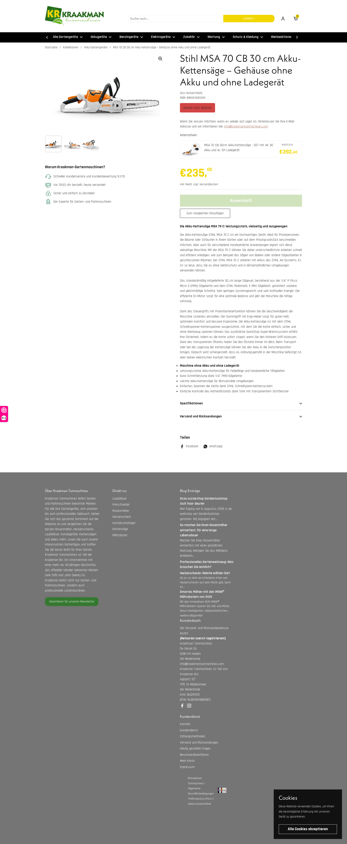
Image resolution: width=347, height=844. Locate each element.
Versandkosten (208, 184)
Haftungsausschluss (200, 798)
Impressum (187, 767)
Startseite (51, 47)
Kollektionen (70, 47)
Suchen (248, 18)
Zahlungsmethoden (192, 736)
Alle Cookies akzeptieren (308, 829)
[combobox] (175, 18)
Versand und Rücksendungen (199, 742)
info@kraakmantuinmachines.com (246, 126)
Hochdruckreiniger (124, 523)
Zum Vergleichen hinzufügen (205, 213)
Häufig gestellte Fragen (195, 748)
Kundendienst (189, 730)
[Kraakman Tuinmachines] (74, 16)
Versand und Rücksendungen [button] (201, 416)
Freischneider (121, 504)
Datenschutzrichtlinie (199, 804)
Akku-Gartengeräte (95, 47)
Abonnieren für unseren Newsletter (71, 601)
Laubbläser (119, 498)
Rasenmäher (120, 511)
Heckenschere (121, 517)
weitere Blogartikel (191, 615)
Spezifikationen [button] (191, 403)
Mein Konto (187, 761)
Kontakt (185, 724)
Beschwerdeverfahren (194, 755)
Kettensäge (120, 529)
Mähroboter (120, 535)
